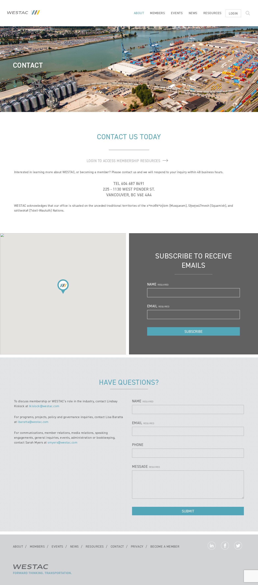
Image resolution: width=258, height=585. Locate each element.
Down (15, 83)
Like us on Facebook (225, 547)
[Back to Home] (42, 573)
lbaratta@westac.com (33, 422)
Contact (117, 546)
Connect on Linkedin (212, 547)
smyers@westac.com (62, 442)
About (139, 13)
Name (152, 284)
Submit (188, 511)
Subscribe (193, 331)
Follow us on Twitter (238, 547)
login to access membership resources (123, 160)
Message (140, 466)
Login (233, 13)
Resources (212, 13)
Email (152, 306)
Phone (137, 445)
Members (157, 13)
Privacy (137, 546)
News (193, 13)
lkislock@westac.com (44, 406)
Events (177, 13)
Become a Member (165, 546)
